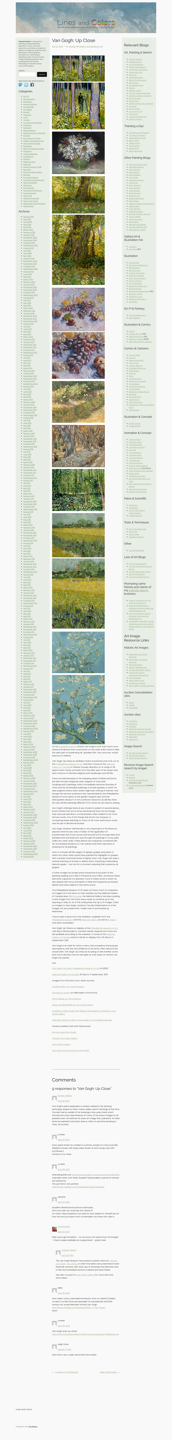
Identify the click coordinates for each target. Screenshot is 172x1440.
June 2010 (27, 705)
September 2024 (30, 269)
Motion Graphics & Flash (33, 149)
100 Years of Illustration (138, 265)
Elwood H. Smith (135, 294)
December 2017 (29, 470)
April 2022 (27, 334)
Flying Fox (133, 75)
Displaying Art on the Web (34, 133)
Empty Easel (134, 534)
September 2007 (30, 791)
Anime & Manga (30, 104)
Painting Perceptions (137, 67)
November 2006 (30, 817)
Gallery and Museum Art (33, 141)
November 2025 (30, 240)
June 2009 (27, 736)
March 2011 (27, 681)
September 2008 (30, 760)
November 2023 (30, 290)
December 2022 (30, 316)
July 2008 (27, 765)
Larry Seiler (133, 177)
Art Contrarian (135, 98)
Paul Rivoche (134, 400)
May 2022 (27, 331)
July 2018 (26, 452)
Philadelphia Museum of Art (69, 764)
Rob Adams (134, 222)
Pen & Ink (27, 170)
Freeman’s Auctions (137, 734)
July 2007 (27, 796)
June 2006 (27, 830)
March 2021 (27, 368)
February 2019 (29, 433)
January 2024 (29, 284)
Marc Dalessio (135, 175)
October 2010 (29, 695)
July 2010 (26, 702)
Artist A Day (133, 101)
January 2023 (28, 313)
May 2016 (27, 520)
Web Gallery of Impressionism (141, 686)
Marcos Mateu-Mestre (138, 466)
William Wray (134, 206)
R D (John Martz (135, 283)
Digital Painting (29, 130)
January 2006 (29, 843)
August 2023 (28, 298)
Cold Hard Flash (135, 445)
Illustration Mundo (136, 276)
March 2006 (28, 838)
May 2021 (27, 363)
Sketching (27, 185)
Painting (26, 159)
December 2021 (29, 345)
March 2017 (27, 493)
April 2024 (27, 277)
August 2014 (28, 574)
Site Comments (30, 183)
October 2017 (28, 475)
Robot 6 (132, 358)
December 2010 (30, 689)
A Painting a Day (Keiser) (139, 133)
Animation (27, 102)
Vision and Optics (30, 201)
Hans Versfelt (134, 188)
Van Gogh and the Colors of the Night (70, 1050)
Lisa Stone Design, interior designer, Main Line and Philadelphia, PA (140, 616)
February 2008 (29, 778)
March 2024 (28, 279)
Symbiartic (133, 508)
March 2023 (28, 308)
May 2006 (27, 833)
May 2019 (27, 425)
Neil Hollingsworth (136, 167)
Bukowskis (133, 737)
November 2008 (30, 755)
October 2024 (29, 266)
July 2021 (26, 358)
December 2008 (30, 752)
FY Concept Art (135, 452)
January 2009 (29, 749)
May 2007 (27, 802)
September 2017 (30, 478)
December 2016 (30, 501)
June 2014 (27, 580)
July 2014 (26, 577)
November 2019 (29, 410)
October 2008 (29, 757)
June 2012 (27, 642)
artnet (131, 702)
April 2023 (27, 305)
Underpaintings (135, 62)
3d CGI (26, 96)
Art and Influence (136, 64)
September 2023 (30, 295)
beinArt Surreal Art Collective (141, 103)
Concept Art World (137, 447)
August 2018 (28, 449)
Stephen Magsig (136, 211)
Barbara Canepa (136, 339)
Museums (27, 151)
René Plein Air (134, 196)
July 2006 (27, 828)
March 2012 (27, 650)
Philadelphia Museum (62, 919)
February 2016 (29, 527)
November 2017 (29, 473)
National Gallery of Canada (65, 974)
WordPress (32, 1426)
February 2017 (29, 496)
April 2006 (27, 836)
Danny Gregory (135, 281)
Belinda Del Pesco (136, 198)
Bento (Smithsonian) (137, 80)
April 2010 (27, 710)
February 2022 (29, 339)
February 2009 (29, 747)
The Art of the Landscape (139, 93)
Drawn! (132, 331)
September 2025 (30, 245)
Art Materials (28, 107)
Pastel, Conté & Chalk (32, 167)
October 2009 (29, 726)
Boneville (132, 394)
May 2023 (27, 303)
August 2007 (28, 794)
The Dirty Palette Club (138, 227)
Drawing (26, 136)
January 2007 (29, 812)
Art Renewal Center (137, 683)
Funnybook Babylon (137, 386)
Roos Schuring (135, 185)
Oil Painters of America (138, 70)
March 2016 (28, 525)
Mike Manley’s (137, 230)
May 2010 (27, 707)
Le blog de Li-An (135, 334)
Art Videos (27, 109)
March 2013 (27, 619)
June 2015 (27, 548)
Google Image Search (138, 753)
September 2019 (30, 415)
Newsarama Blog (136, 360)
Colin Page (133, 183)
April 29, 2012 (64, 1139)
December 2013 (29, 595)
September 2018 (30, 446)
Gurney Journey (135, 59)
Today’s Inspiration (137, 273)
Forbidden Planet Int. (137, 368)
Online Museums (30, 154)
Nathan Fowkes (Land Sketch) (141, 204)
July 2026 (27, 219)
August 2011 (28, 668)
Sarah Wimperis (135, 219)
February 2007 (29, 809)
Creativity (27, 125)
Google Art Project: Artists (139, 670)
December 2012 (29, 627)
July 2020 (27, 389)
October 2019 (29, 412)
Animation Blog (135, 442)
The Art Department (137, 315)
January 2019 (28, 436)
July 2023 (27, 300)
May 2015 (27, 551)
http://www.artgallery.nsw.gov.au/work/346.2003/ (96, 1174)
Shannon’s (133, 739)
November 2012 (29, 629)
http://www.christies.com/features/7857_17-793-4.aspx (78, 1307)
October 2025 (29, 243)
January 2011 (28, 687)
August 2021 (28, 355)
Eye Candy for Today (32, 138)
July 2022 (27, 326)
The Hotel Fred (135, 397)
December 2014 (30, 564)
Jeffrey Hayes (134, 143)
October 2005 (29, 851)
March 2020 (28, 399)
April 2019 (27, 428)
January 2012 (28, 655)
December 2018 (30, 439)
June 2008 (27, 768)
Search (22, 70)
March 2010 (28, 713)
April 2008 (27, 773)
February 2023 (29, 311)
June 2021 (27, 360)
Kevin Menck (134, 172)
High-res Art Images (31, 143)
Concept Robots (136, 458)
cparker (72, 46)
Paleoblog (133, 505)
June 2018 (27, 454)
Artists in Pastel (135, 119)
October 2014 (29, 569)
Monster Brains (135, 289)
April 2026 (27, 227)
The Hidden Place (136, 85)
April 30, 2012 (64, 1293)
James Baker (134, 389)
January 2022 (28, 342)
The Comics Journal (137, 381)
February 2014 (29, 590)
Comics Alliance (135, 366)
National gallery (89, 919)
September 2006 (30, 822)
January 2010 (28, 718)
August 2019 (28, 418)
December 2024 (30, 261)
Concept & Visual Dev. (32, 123)
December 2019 (30, 407)
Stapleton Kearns (136, 180)
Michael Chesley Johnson (139, 214)
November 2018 (29, 441)
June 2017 (27, 486)
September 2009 (30, 728)
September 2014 (30, 572)
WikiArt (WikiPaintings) (138, 667)
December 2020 (30, 376)
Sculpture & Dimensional (33, 180)
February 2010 (29, 715)
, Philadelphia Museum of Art (75, 968)
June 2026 (27, 222)
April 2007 (27, 804)
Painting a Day (29, 162)
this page (76, 896)
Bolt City (132, 373)
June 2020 (27, 392)
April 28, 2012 (64, 1101)
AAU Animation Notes (138, 489)
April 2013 (27, 616)
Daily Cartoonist (135, 402)
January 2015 (28, 561)
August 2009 (28, 731)
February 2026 (29, 232)
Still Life (132, 88)
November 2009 (30, 723)
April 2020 (27, 397)
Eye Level (133, 106)
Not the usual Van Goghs (64, 1032)
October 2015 (29, 538)
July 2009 (27, 734)
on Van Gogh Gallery (72, 1004)
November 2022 (30, 318)
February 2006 (29, 841)
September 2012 (30, 634)
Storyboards (28, 188)
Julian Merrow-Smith (137, 138)
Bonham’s (133, 724)
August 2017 (28, 480)
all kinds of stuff (135, 468)
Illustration (27, 146)
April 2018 (27, 459)
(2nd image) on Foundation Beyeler (82, 1020)
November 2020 (30, 378)
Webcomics (28, 206)
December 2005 (30, 846)
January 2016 (28, 530)
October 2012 (28, 632)
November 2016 (29, 504)
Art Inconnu (133, 83)
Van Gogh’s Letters (61, 1044)
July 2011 (26, 671)
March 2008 (28, 775)
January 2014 (28, 593)
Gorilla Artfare (134, 426)
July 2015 (26, 546)
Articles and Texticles (138, 492)
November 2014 (29, 567)
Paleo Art (27, 164)
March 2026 (28, 230)
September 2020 (30, 384)
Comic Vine (134, 363)
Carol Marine (134, 146)
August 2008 (28, 762)
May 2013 (27, 614)
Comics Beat (134, 355)
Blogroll (26, 112)
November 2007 (30, 786)
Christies (132, 726)
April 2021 (27, 365)
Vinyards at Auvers (61, 992)
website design (138, 590)
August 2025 (28, 248)
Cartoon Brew (135, 439)
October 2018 (29, 444)
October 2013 (28, 600)
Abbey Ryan (134, 148)
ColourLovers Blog (136, 550)
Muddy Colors (135, 423)
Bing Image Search (137, 755)
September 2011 (30, 666)
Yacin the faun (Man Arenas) (141, 471)
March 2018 (28, 462)
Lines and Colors (24, 1409)
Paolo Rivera (134, 371)
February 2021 (29, 371)
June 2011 (27, 674)
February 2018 (29, 465)
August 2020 (28, 386)
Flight (131, 376)
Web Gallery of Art (136, 680)
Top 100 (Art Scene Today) (140, 572)
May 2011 (26, 676)
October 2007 (29, 789)
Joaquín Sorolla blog (137, 117)
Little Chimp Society (137, 278)
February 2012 (29, 653)
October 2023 (29, 292)
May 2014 (27, 582)
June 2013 (27, 611)
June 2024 (27, 274)
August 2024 (28, 271)
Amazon (112, 919)
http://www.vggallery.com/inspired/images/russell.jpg (78, 1186)
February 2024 (29, 282)
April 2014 (27, 585)
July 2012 (26, 640)
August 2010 (28, 700)
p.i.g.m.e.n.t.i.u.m (136, 111)
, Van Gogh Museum (68, 986)
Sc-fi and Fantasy (30, 177)
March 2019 (28, 431)
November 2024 (30, 264)
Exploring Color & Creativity (140, 96)
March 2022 (28, 337)
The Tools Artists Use (137, 529)
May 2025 (27, 256)
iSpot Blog (133, 302)
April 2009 (27, 742)
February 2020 (29, 402)
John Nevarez (134, 460)
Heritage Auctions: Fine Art (140, 729)
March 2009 (28, 744)
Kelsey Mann (134, 473)
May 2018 (27, 457)
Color (25, 117)
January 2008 (29, 781)
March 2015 (28, 556)
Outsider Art (28, 156)
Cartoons (27, 115)
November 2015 (29, 535)
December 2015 (30, 533)
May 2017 (27, 488)
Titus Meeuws (134, 190)
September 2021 (30, 352)
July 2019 (26, 420)
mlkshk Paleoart (135, 516)
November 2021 (29, 347)
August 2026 (28, 217)
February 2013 (29, 621)
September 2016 (30, 509)
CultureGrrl (133, 114)
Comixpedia (134, 384)
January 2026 (29, 235)
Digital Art (27, 128)
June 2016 (27, 517)
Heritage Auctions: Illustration (141, 732)
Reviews (26, 175)
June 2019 (27, 423)
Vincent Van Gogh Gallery (64, 1038)
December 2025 (30, 237)
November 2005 (30, 849)
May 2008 (27, 770)
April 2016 (27, 522)
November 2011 (29, 661)
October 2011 (28, 663)
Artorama (133, 249)
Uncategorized (29, 193)
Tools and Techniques (32, 190)
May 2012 (27, 645)
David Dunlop (134, 109)
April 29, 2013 (64, 1325)
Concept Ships (135, 455)
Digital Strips (134, 410)
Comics (26, 120)
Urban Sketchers (136, 77)
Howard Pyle (134, 263)
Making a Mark (135, 90)
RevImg (132, 777)
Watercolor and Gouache (34, 203)
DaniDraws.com (135, 296)
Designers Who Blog (137, 299)
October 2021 (28, 350)
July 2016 (26, 514)
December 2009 (30, 721)
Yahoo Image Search (138, 758)
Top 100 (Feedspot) (137, 574)
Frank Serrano (135, 209)
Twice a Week (135, 217)
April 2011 (26, 679)
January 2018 (28, 467)
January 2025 (29, 258)
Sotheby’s (133, 721)
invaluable (133, 708)
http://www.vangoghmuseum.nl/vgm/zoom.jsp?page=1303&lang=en (85, 1334)
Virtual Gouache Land (138, 164)
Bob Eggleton (134, 318)
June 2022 (27, 329)
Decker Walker (65, 1095)
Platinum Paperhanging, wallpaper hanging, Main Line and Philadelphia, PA (141, 608)
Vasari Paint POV (135, 72)
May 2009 (27, 739)
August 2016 (28, 512)
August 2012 (28, 637)
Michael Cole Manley (137, 224)
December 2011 (29, 658)
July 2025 (27, 250)
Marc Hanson (134, 170)
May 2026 (27, 224)
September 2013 (30, 603)
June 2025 (27, 253)
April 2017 (27, 491)
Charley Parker (68, 1250)
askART (132, 705)
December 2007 (30, 783)
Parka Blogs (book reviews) (140, 342)
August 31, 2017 (64, 1349)
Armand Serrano (136, 463)
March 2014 (28, 587)
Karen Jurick (134, 140)
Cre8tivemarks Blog (137, 476)
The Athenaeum (136, 665)
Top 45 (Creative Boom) (139, 577)
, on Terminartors (66, 998)
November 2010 (29, 692)
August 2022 (28, 324)
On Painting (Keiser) (137, 135)
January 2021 (28, 373)
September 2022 (30, 321)
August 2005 (28, 856)
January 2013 (28, 624)
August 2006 (28, 825)
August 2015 (28, 543)
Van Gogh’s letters (85, 1274)
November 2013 (29, 598)
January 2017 (28, 499)
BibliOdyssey (134, 268)
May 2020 (27, 394)
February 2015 (29, 559)
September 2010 (30, 697)
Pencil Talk (133, 532)
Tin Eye (131, 775)
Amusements (29, 99)
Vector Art (27, 196)
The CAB (132, 450)
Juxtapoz (133, 247)
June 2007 (27, 799)
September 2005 (30, 854)
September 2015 (30, 540)
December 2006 (30, 815)
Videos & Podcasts (31, 198)
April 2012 (27, 647)
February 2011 (28, 684)
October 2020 (29, 381)
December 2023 (30, 287)
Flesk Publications (136, 336)
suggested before (67, 746)
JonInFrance (64, 1226)
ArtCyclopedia (135, 678)
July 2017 (26, 483)
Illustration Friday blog (138, 286)
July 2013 (26, 608)
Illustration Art (134, 270)
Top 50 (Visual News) (137, 564)
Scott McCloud (135, 379)
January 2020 (29, 405)
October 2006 (29, 820)
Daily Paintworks (135, 151)
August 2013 (28, 606)
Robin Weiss (134, 201)
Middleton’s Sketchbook (139, 392)
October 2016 (29, 506)
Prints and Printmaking (32, 172)
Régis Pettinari (135, 193)
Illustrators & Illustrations (139, 291)
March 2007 (28, 807)
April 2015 (27, 553)
